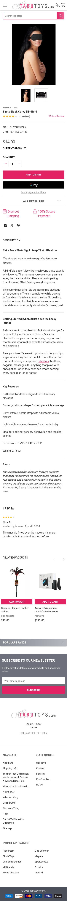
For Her (40, 768)
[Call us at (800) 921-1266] (58, 5)
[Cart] (64, 5)
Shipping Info (10, 768)
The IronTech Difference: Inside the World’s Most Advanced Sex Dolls (16, 777)
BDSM (39, 784)
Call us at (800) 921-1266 (33, 733)
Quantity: (9, 157)
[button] (33, 201)
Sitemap (7, 828)
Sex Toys (41, 762)
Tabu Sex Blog (10, 797)
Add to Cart (17, 601)
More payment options (33, 192)
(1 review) (25, 116)
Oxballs (39, 867)
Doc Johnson (42, 850)
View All (39, 872)
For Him (40, 773)
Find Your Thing (11, 808)
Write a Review (56, 116)
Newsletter (8, 791)
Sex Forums (9, 802)
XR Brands (8, 867)
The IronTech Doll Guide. (16, 786)
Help (5, 813)
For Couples (42, 779)
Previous (53, 558)
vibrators (44, 361)
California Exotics (12, 861)
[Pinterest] (18, 225)
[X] (12, 225)
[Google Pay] (33, 185)
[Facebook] (5, 225)
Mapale (39, 856)
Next (61, 558)
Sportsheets (41, 861)
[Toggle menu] (5, 5)
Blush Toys (8, 856)
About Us (8, 762)
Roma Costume (11, 872)
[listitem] (33, 54)
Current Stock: (14, 148)
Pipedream (8, 850)
